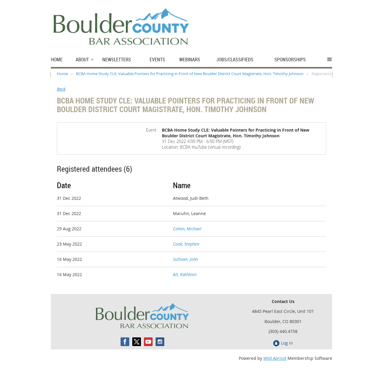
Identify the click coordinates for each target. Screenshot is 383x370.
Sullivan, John (185, 259)
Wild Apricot (274, 358)
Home (62, 73)
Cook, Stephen (186, 244)
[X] (136, 341)
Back (61, 89)
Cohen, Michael (187, 229)
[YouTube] (148, 341)
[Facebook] (125, 341)
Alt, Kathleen (185, 274)
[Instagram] (160, 341)
